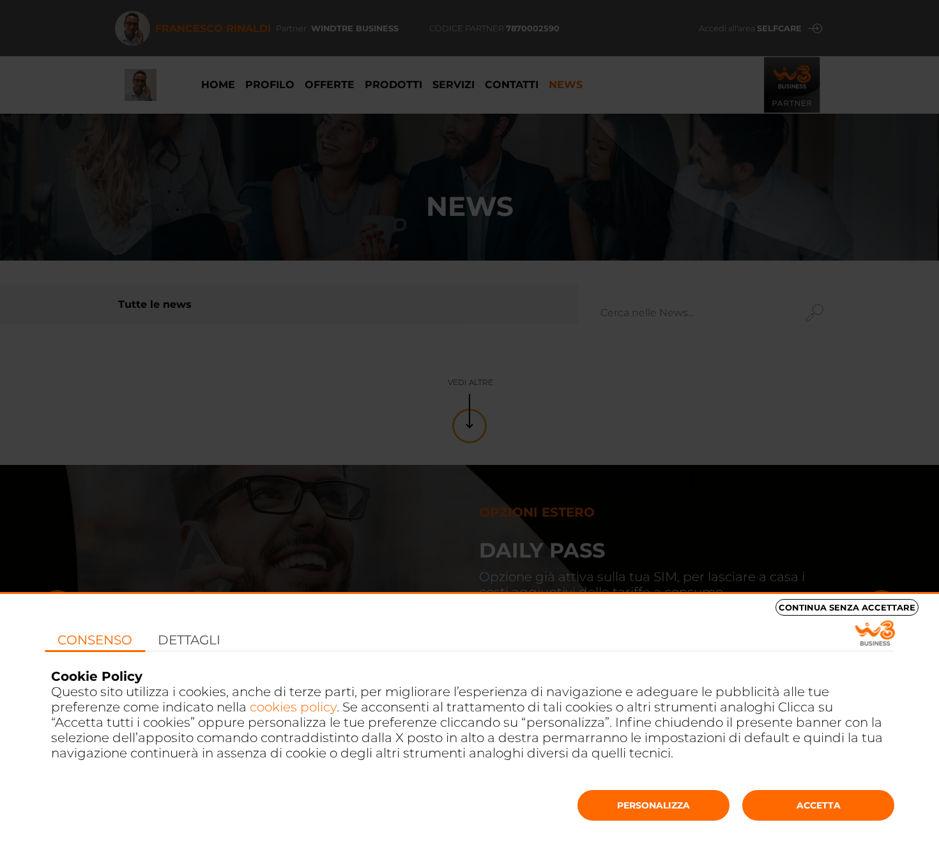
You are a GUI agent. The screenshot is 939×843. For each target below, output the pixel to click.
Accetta (819, 805)
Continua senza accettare (847, 607)
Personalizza (653, 805)
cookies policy (293, 707)
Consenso (94, 640)
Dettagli (189, 640)
